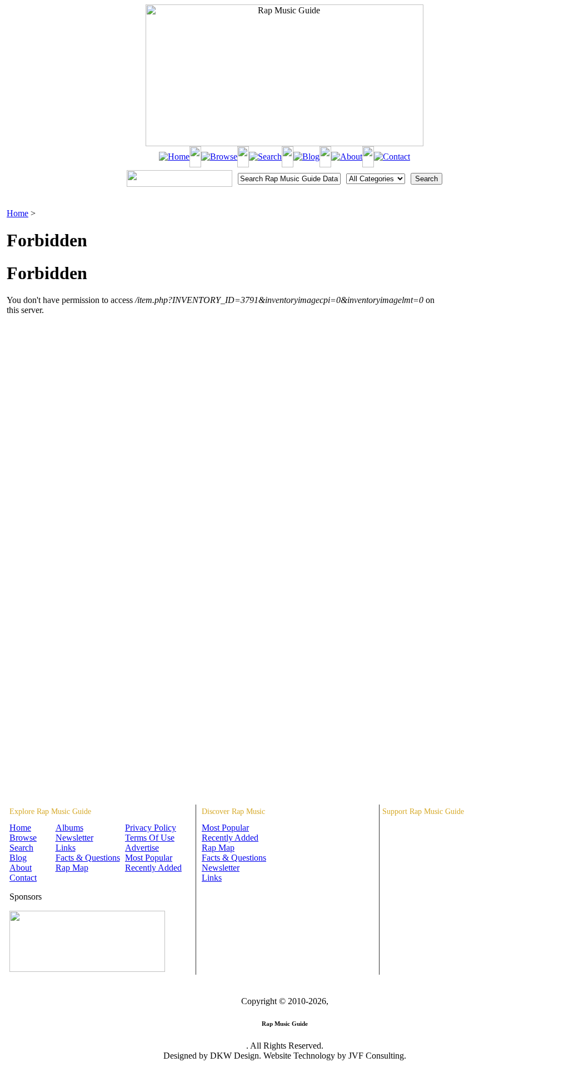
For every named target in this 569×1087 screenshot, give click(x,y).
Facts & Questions (88, 857)
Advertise (142, 847)
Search (21, 847)
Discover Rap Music (233, 811)
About (20, 867)
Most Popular (148, 857)
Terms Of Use (149, 837)
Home (17, 213)
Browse (23, 837)
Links (66, 847)
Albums (69, 827)
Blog (18, 857)
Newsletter (74, 837)
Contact (23, 877)
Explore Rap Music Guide (50, 811)
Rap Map (72, 867)
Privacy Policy (150, 827)
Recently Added (153, 867)
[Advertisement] (504, 264)
